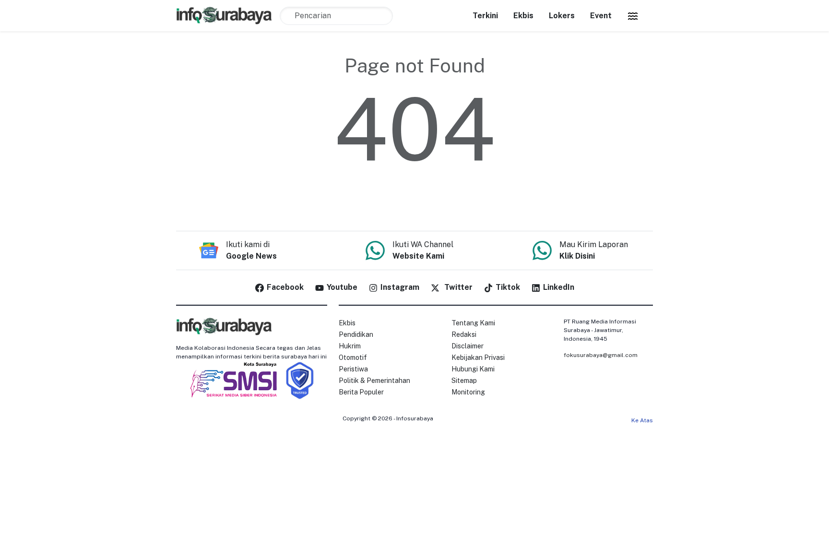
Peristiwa (353, 369)
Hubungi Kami (473, 369)
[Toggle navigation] (633, 16)
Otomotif (353, 357)
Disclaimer (467, 346)
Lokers (562, 15)
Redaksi (463, 334)
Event (601, 15)
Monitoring (468, 392)
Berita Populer (361, 392)
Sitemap (464, 380)
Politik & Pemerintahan (374, 380)
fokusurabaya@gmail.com (601, 355)
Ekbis (523, 15)
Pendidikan (356, 334)
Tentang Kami (473, 323)
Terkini (485, 15)
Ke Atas (642, 420)
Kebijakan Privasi (478, 357)
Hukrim (350, 346)
